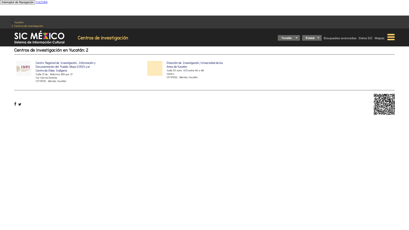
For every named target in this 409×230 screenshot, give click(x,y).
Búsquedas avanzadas (340, 38)
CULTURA (42, 2)
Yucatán (19, 22)
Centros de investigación (28, 25)
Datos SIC (366, 38)
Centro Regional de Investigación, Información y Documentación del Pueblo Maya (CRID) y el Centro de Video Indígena (65, 66)
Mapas (380, 38)
